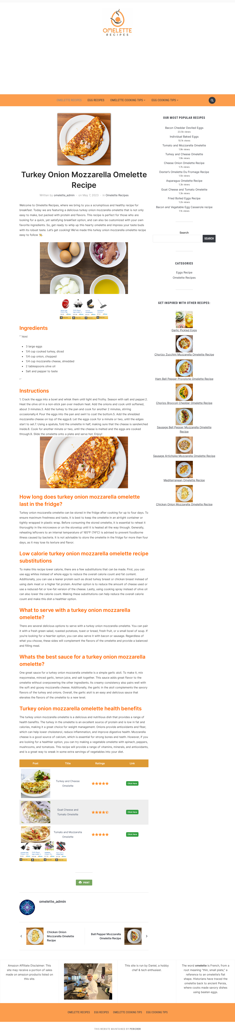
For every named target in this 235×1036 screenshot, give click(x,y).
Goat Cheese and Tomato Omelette (184, 189)
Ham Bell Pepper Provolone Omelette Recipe (184, 379)
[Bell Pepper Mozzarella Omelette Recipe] (133, 936)
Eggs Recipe (184, 272)
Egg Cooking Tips (164, 100)
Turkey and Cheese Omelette (184, 154)
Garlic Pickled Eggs (184, 330)
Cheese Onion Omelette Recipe (184, 163)
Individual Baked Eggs (184, 136)
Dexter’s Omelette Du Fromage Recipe (184, 172)
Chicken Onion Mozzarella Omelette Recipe (60, 936)
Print (86, 882)
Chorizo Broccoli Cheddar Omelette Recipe (184, 403)
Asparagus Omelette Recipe (184, 180)
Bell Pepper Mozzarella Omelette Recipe (106, 936)
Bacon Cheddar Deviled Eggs (184, 127)
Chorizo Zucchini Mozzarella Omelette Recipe (184, 354)
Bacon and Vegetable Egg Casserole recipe (184, 207)
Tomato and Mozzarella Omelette (184, 145)
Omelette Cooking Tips (126, 100)
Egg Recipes (96, 100)
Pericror (135, 1029)
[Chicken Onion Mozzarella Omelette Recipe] (35, 936)
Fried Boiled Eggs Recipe (184, 198)
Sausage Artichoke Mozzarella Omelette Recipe (184, 456)
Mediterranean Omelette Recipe (184, 480)
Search (184, 232)
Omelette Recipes (69, 100)
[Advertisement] (117, 68)
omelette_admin (64, 195)
